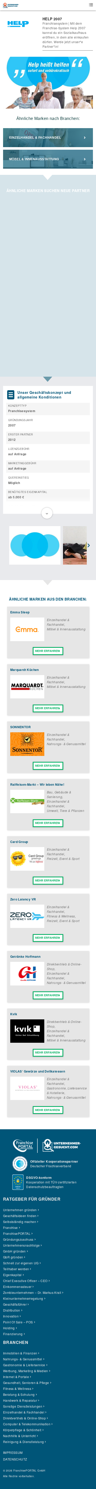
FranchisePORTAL (16, 1233)
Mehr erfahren (47, 650)
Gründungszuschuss (18, 1239)
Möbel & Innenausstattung (34, 159)
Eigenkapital (12, 1275)
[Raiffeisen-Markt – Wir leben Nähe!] (27, 812)
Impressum (13, 1452)
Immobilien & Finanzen (20, 1353)
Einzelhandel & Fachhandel (35, 137)
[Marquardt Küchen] (27, 697)
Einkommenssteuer (17, 1286)
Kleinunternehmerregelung (23, 1298)
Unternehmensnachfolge (21, 1245)
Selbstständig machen (19, 1221)
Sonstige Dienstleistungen (22, 1406)
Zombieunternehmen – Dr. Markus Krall (32, 1292)
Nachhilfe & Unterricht (19, 1436)
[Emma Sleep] (27, 640)
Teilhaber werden (16, 1269)
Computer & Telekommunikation (26, 1424)
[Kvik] (27, 1041)
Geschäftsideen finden (19, 1215)
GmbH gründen (14, 1251)
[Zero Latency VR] (27, 926)
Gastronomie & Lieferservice (24, 1365)
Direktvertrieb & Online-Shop (24, 1418)
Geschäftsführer (15, 1304)
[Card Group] (27, 869)
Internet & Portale (16, 1376)
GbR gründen (13, 1257)
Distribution (11, 1310)
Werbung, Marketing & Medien (25, 1371)
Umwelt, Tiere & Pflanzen (65, 810)
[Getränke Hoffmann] (27, 984)
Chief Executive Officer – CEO (25, 1280)
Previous (7, 545)
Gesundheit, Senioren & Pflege (26, 1382)
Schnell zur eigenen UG (21, 1263)
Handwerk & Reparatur (20, 1400)
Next (89, 545)
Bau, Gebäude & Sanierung (59, 794)
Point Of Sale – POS (18, 1322)
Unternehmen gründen (20, 1210)
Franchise (10, 1227)
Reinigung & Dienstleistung (23, 1441)
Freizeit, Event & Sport (63, 858)
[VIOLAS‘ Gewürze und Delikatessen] (27, 1098)
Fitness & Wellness (61, 916)
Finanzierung (13, 1334)
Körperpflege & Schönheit (22, 1430)
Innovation (11, 1316)
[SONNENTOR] (27, 754)
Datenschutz (15, 1459)
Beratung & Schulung (19, 1394)
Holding (9, 1328)
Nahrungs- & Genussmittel (66, 744)
